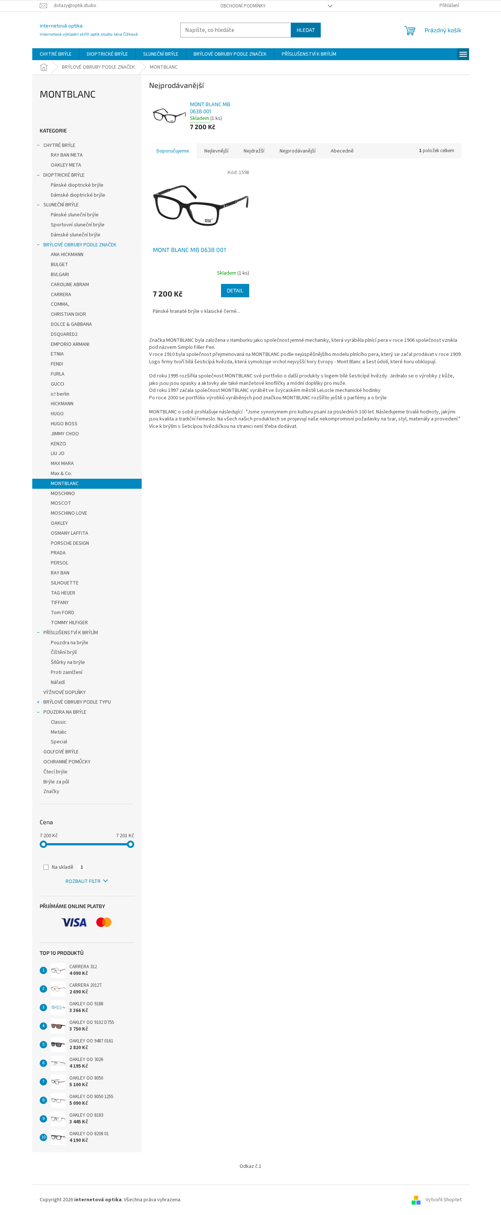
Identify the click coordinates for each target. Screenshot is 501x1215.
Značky (51, 791)
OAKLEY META (66, 165)
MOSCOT (61, 503)
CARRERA (61, 294)
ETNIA (57, 354)
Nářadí (58, 682)
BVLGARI (60, 274)
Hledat (306, 30)
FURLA (58, 374)
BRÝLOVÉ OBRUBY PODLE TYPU (77, 702)
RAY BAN (60, 573)
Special (59, 742)
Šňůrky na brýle (68, 662)
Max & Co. (61, 473)
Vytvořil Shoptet (444, 1199)
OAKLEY (59, 523)
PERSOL (59, 563)
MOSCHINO (63, 493)
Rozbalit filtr (83, 881)
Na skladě (67, 867)
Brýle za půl (56, 782)
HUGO (57, 413)
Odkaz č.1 (250, 1166)
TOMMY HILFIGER (69, 622)
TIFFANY (60, 602)
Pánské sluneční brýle (75, 215)
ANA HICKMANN (67, 254)
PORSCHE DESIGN (70, 543)
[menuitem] (55, 54)
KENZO (58, 444)
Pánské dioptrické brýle (77, 185)
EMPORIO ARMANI (70, 344)
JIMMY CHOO (65, 434)
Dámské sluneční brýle (75, 235)
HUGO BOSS (64, 424)
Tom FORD (62, 612)
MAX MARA (62, 463)
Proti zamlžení (66, 672)
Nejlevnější (216, 151)
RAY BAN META (67, 155)
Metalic (59, 732)
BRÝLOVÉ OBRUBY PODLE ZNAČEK (79, 245)
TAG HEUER (63, 593)
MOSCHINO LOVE (69, 513)
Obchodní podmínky (243, 6)
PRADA (58, 553)
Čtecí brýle (55, 772)
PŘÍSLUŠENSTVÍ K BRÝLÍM (70, 632)
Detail (235, 290)
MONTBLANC (65, 483)
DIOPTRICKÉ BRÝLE (64, 175)
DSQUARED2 (64, 334)
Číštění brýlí (64, 652)
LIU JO (58, 453)
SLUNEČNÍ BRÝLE (61, 205)
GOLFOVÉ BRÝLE (61, 752)
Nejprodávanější (298, 151)
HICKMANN (62, 403)
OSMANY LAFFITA (69, 533)
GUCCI (57, 384)
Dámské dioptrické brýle (78, 195)
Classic (58, 722)
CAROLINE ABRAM (70, 284)
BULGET (59, 264)
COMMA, (60, 304)
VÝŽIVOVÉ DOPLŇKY (64, 692)
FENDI (57, 364)
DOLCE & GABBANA (71, 324)
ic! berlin (60, 394)
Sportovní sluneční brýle (78, 225)
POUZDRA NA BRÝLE (64, 712)
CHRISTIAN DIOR (68, 314)
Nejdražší (254, 151)
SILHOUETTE (65, 583)
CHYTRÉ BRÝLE (59, 145)
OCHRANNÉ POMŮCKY (66, 762)
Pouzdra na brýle (69, 642)
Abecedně (342, 151)
